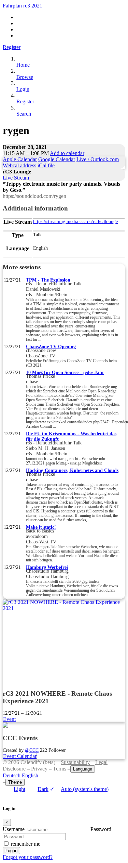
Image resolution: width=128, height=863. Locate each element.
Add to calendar (67, 153)
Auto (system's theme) (79, 789)
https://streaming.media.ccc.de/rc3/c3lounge (75, 221)
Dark (43, 789)
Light (19, 789)
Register (11, 47)
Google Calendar (56, 159)
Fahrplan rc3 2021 (22, 6)
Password (100, 829)
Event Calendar (20, 756)
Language (82, 769)
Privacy (39, 769)
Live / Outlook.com (97, 159)
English (30, 775)
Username (14, 829)
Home (23, 65)
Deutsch (11, 775)
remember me (25, 844)
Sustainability (75, 762)
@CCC (32, 750)
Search (23, 114)
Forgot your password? (28, 857)
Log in (11, 850)
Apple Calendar (20, 159)
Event (9, 719)
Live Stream (16, 178)
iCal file (46, 165)
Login (22, 89)
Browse (24, 77)
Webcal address (19, 165)
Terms (59, 769)
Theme (15, 782)
